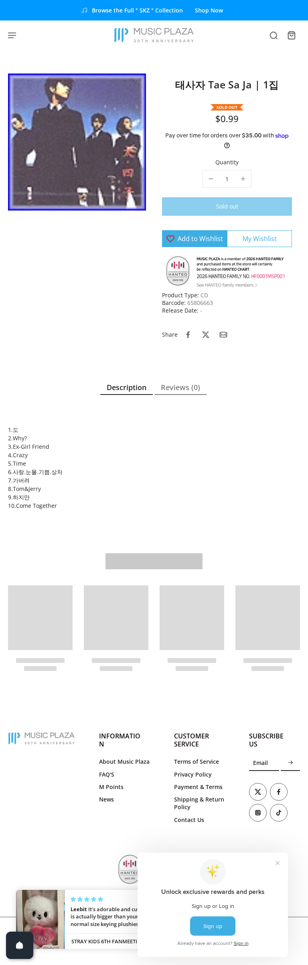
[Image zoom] (77, 142)
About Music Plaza (124, 761)
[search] (273, 35)
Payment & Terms (198, 787)
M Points (111, 787)
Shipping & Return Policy (199, 803)
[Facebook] (279, 792)
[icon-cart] (291, 35)
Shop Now (209, 10)
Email (260, 763)
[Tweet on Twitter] (206, 334)
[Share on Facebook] (188, 334)
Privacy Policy (193, 774)
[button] (227, 206)
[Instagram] (258, 813)
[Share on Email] (223, 334)
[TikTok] (279, 813)
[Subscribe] (290, 762)
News (106, 799)
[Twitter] (258, 792)
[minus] (211, 178)
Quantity (227, 162)
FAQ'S (106, 774)
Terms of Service (196, 761)
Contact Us (189, 820)
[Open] (19, 945)
